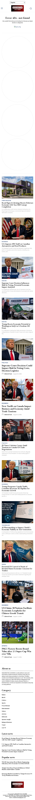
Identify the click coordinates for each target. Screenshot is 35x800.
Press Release (6, 200)
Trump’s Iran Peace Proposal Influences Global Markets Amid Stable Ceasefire (15, 768)
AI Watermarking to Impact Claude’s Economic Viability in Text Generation (16, 528)
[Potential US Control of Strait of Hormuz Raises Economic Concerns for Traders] (17, 551)
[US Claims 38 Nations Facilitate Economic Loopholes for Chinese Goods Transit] (17, 592)
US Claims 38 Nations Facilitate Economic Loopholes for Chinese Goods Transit (17, 610)
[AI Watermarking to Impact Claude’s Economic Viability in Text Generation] (17, 512)
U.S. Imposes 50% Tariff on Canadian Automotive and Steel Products (16, 245)
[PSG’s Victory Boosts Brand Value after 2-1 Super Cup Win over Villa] (17, 632)
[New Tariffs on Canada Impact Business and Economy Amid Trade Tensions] (17, 390)
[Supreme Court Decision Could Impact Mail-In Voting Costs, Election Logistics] (17, 349)
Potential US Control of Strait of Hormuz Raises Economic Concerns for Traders (17, 568)
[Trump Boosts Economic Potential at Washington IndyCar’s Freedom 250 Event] (17, 309)
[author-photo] (3, 374)
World (4, 564)
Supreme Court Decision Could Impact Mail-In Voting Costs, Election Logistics (17, 368)
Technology (6, 525)
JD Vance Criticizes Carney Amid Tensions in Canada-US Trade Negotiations (14, 447)
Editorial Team (8, 374)
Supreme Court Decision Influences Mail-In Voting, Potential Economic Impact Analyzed (15, 285)
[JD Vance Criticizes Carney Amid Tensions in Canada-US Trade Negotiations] (17, 430)
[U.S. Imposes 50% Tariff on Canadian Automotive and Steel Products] (17, 229)
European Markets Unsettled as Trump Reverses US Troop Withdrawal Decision (17, 774)
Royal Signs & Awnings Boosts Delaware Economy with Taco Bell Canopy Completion (17, 205)
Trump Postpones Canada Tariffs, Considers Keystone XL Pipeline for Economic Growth (16, 488)
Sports (4, 646)
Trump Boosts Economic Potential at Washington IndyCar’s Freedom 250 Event (16, 326)
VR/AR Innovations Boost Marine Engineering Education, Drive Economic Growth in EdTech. (15, 763)
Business (5, 241)
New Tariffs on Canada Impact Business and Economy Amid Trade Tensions (16, 409)
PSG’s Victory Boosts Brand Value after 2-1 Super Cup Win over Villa (16, 651)
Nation (4, 280)
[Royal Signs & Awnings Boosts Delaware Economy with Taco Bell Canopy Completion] (17, 187)
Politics (5, 362)
